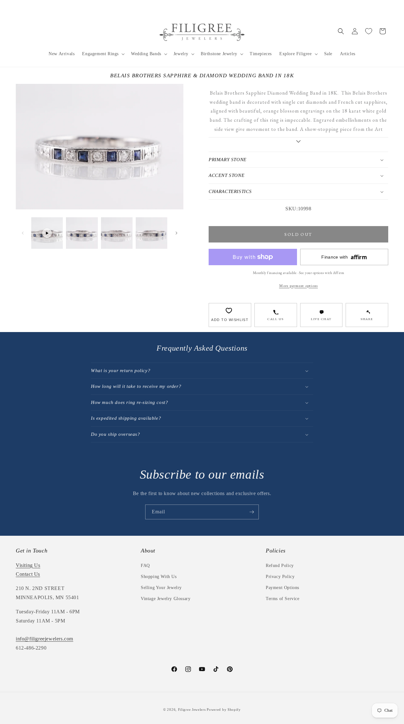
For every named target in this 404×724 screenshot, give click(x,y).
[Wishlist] (369, 31)
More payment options (298, 285)
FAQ (145, 565)
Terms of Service (283, 598)
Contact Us (28, 574)
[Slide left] (23, 233)
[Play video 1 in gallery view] (47, 233)
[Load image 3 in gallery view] (151, 233)
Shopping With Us (159, 576)
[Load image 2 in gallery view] (117, 233)
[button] (102, 54)
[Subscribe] (251, 512)
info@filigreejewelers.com (44, 638)
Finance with (344, 257)
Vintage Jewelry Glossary (165, 598)
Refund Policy (280, 565)
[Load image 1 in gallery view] (82, 233)
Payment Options (282, 587)
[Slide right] (176, 233)
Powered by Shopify (224, 709)
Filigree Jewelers (192, 709)
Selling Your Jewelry (161, 587)
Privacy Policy (280, 576)
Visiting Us (28, 565)
